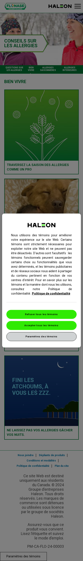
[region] (41, 281)
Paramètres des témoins (41, 336)
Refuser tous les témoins (41, 314)
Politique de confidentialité (51, 293)
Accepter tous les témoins (41, 325)
